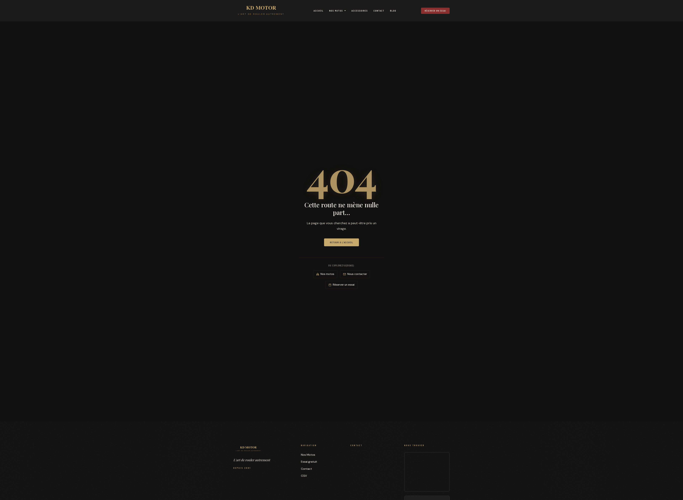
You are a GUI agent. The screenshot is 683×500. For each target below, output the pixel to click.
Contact (379, 10)
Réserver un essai (435, 10)
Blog (393, 10)
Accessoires (359, 10)
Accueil (319, 10)
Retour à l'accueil (341, 242)
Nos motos (327, 274)
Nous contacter (357, 274)
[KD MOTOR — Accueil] (261, 11)
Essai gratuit (309, 462)
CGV (304, 476)
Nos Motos (336, 10)
